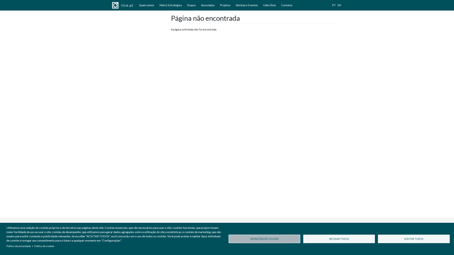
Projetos (225, 5)
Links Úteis (269, 5)
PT (334, 5)
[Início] (116, 5)
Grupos (191, 5)
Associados (208, 5)
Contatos (286, 5)
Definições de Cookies (264, 238)
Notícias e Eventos (247, 5)
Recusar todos (339, 238)
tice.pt (127, 5)
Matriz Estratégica (170, 5)
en (339, 5)
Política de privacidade (18, 246)
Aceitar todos (413, 238)
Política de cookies (44, 246)
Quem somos (146, 5)
